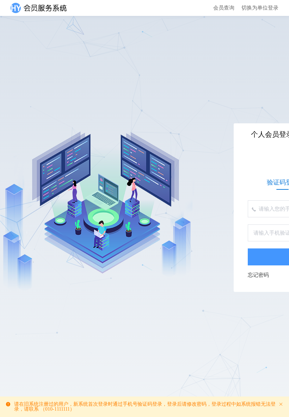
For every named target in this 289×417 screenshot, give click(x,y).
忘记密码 (258, 275)
